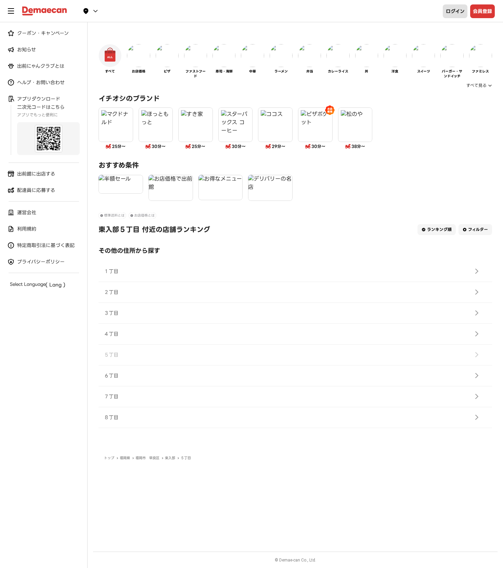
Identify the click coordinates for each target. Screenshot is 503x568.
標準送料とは (114, 215)
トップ (109, 458)
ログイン (455, 11)
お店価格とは (144, 215)
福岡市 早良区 (147, 458)
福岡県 (125, 458)
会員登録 (482, 11)
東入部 (170, 458)
